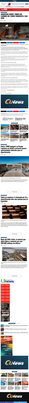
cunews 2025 (25, 114)
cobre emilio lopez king (9, 114)
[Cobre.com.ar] (14, 369)
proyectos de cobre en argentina (15, 115)
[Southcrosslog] (14, 6)
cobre (26, 113)
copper (20, 114)
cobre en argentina (15, 114)
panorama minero (3, 115)
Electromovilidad (3, 45)
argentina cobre (13, 113)
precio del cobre (8, 115)
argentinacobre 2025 (19, 113)
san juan (22, 115)
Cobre (7, 44)
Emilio (5, 20)
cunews (22, 114)
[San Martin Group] (14, 9)
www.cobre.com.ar (8, 93)
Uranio (2, 263)
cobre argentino (3, 114)
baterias (23, 113)
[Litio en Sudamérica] (6, 355)
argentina (9, 113)
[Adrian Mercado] (14, 4)
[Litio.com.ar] (7, 283)
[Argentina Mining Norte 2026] (6, 343)
